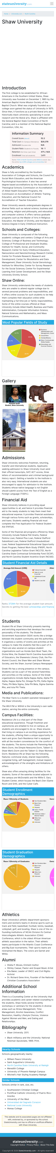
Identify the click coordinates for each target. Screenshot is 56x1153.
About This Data (47, 1145)
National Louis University (19, 1105)
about (27, 138)
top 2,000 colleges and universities (31, 162)
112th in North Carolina (25, 160)
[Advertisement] (28, 53)
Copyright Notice (17, 1145)
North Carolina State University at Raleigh (28, 1065)
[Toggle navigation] (52, 4)
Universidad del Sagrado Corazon (24, 1102)
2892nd (39, 160)
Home (6, 14)
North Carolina (30, 14)
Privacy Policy (33, 1145)
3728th (11, 603)
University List (16, 14)
